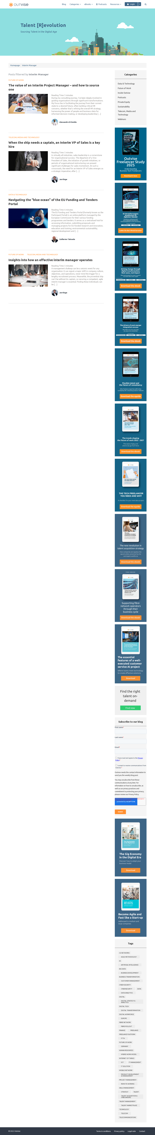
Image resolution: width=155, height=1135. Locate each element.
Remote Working (127, 1084)
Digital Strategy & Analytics (128, 1001)
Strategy (124, 1092)
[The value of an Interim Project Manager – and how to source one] (28, 104)
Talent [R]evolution (43, 25)
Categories (75, 4)
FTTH (123, 1038)
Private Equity (124, 102)
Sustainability (124, 107)
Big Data (122, 969)
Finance (122, 1030)
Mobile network (125, 1070)
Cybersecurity (126, 989)
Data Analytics (127, 993)
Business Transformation (129, 977)
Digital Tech (124, 1006)
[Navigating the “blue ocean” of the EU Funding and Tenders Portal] (28, 218)
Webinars (122, 119)
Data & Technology (17, 195)
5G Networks (124, 953)
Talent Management (127, 1101)
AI (120, 961)
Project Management (127, 1080)
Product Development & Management (130, 1075)
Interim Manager (29, 65)
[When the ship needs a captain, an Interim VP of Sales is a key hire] (28, 161)
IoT (122, 1062)
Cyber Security (125, 985)
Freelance (134, 1030)
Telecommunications (127, 1117)
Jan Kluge (63, 179)
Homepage (15, 65)
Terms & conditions (103, 1131)
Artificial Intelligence (129, 965)
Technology (124, 1109)
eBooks (87, 4)
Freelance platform (127, 1034)
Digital (122, 997)
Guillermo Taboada (67, 239)
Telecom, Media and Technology (23, 137)
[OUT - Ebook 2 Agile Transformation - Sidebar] (131, 907)
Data (139, 989)
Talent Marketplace (129, 1105)
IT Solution (125, 1066)
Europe (124, 1018)
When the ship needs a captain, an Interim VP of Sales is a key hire (54, 144)
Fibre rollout (126, 1026)
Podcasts (102, 4)
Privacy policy (119, 1131)
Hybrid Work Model (129, 1054)
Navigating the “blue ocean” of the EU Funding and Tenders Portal (53, 202)
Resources (115, 4)
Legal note (132, 1131)
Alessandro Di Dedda (68, 122)
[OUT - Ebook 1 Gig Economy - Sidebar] (131, 847)
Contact (142, 1131)
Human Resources (126, 1050)
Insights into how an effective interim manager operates (50, 260)
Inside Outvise (124, 93)
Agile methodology (129, 957)
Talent (136, 1092)
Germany (124, 1046)
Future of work (125, 1042)
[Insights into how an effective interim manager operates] (28, 275)
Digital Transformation (130, 1010)
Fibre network (125, 1022)
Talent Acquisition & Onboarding (129, 1096)
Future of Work (16, 80)
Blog (64, 4)
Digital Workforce (126, 1014)
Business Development (130, 973)
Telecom (124, 1113)
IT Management (135, 1062)
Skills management (126, 1088)
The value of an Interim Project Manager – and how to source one (53, 87)
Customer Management (130, 981)
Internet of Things (126, 1058)
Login (132, 4)
